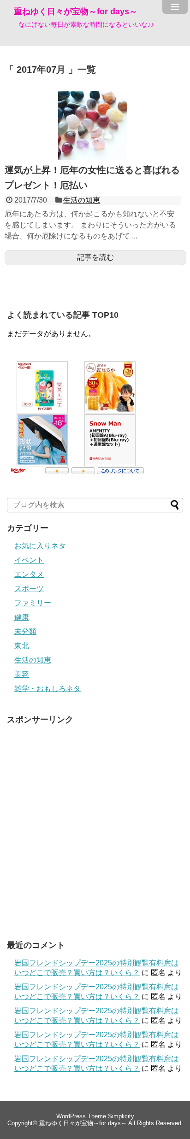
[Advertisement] (95, 824)
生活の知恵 (81, 200)
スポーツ (29, 589)
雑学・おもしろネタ (47, 688)
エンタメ (29, 574)
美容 (21, 674)
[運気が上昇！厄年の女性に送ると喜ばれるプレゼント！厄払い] (92, 158)
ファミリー (32, 603)
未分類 (25, 631)
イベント (29, 560)
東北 (21, 646)
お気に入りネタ (40, 546)
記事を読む (95, 257)
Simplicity (121, 1116)
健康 (21, 617)
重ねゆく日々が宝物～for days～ (75, 11)
